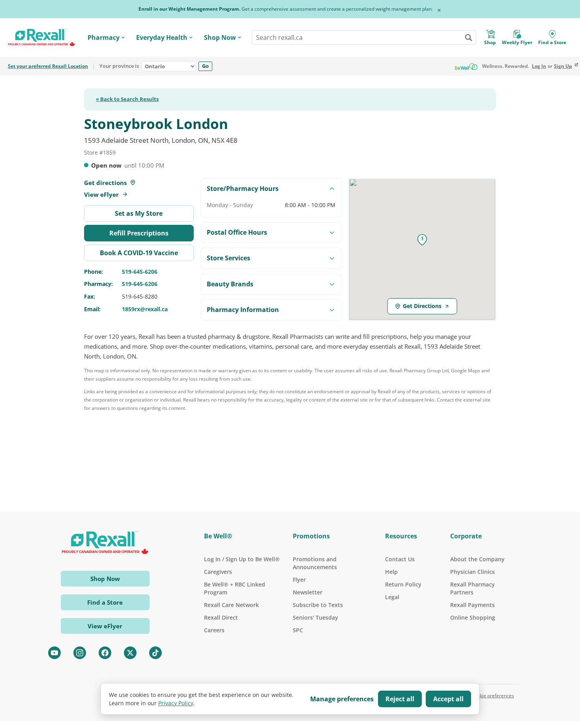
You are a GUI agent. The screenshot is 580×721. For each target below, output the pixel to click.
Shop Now (220, 37)
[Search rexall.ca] (468, 37)
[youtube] (54, 652)
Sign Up (563, 66)
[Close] (439, 10)
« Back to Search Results (127, 99)
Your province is (119, 66)
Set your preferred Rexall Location (48, 66)
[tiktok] (155, 652)
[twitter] (130, 652)
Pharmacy (104, 37)
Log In (539, 66)
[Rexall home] (41, 38)
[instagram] (79, 652)
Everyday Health (161, 37)
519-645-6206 (139, 271)
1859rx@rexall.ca (145, 309)
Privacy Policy (175, 703)
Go (205, 65)
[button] (422, 239)
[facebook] (105, 652)
